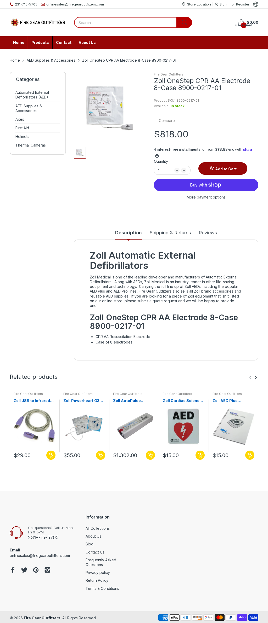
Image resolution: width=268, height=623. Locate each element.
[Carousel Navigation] (253, 377)
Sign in (226, 4)
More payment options (206, 197)
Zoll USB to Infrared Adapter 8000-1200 (32, 400)
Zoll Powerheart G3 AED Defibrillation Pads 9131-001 (81, 400)
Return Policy (97, 580)
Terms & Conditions (102, 588)
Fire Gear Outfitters (168, 74)
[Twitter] (24, 570)
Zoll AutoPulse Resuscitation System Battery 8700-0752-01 (128, 400)
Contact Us (95, 552)
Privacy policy (98, 572)
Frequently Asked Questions (101, 562)
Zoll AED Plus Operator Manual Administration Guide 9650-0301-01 (233, 400)
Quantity (161, 161)
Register (242, 4)
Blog (89, 544)
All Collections (98, 528)
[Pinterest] (36, 570)
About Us (93, 536)
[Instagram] (47, 570)
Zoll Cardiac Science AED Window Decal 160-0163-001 (182, 400)
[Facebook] (13, 570)
